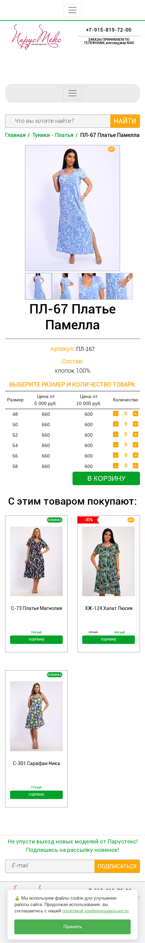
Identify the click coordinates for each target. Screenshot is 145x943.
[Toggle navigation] (72, 10)
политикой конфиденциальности (95, 910)
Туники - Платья (53, 135)
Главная (15, 135)
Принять (72, 926)
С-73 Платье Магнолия (36, 608)
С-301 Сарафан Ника (36, 763)
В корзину (106, 478)
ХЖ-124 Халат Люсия (109, 608)
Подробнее (36, 639)
